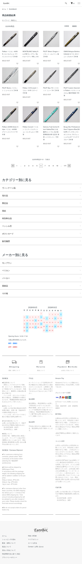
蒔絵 (4, 210)
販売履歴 (6, 241)
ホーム (4, 9)
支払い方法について (9, 550)
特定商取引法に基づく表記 (11, 554)
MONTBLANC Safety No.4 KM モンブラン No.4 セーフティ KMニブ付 (31, 54)
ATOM (34, 536)
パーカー (6, 278)
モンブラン (7, 262)
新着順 (66, 26)
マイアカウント (33, 539)
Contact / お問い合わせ (36, 546)
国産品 (5, 285)
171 (65, 166)
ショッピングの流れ (9, 539)
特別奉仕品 (7, 218)
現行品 (5, 195)
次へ (69, 165)
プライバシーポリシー (9, 557)
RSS (29, 536)
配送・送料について (9, 543)
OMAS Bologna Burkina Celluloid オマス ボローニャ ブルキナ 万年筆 (72, 54)
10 (57, 166)
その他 (5, 293)
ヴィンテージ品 (9, 187)
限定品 (5, 203)
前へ (13, 165)
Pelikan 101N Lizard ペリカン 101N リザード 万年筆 (30, 90)
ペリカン (6, 270)
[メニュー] (79, 3)
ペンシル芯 (7, 225)
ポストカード (8, 233)
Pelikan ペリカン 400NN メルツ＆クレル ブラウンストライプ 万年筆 (10, 54)
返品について (6, 546)
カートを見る (32, 543)
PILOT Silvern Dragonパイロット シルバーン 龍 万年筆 (51, 54)
